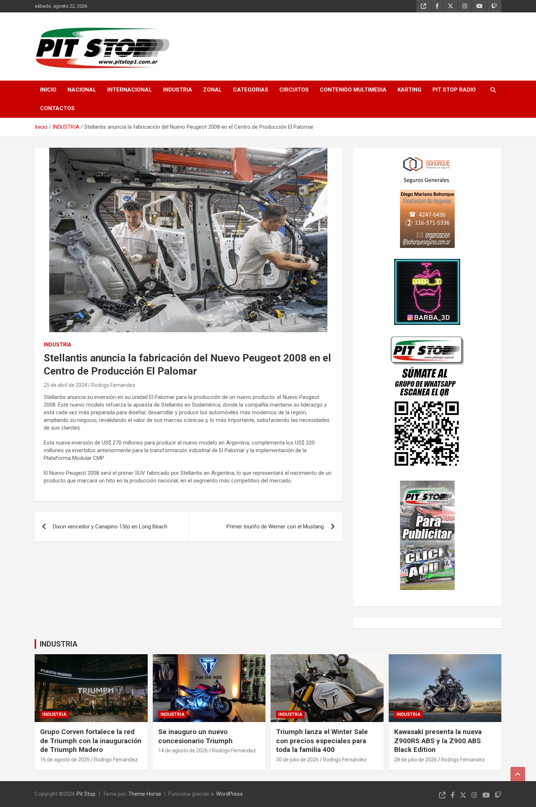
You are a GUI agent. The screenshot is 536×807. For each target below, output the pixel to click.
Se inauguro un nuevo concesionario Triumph (195, 736)
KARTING (409, 89)
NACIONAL (81, 89)
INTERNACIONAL (129, 89)
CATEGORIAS (250, 89)
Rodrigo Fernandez (113, 385)
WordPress (229, 794)
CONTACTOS (57, 108)
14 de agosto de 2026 (183, 750)
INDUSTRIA (177, 89)
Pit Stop (86, 794)
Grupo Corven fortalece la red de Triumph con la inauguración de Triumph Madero (90, 741)
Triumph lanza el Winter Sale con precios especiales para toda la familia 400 (322, 741)
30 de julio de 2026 (297, 760)
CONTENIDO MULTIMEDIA (353, 89)
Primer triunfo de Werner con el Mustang (275, 526)
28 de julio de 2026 (415, 760)
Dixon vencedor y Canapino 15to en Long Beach (110, 526)
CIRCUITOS (294, 89)
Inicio (48, 89)
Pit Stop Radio (454, 89)
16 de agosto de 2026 (65, 760)
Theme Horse (144, 794)
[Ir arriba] (517, 774)
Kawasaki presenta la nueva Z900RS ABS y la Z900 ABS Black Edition (438, 741)
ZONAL (212, 89)
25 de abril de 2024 (65, 385)
